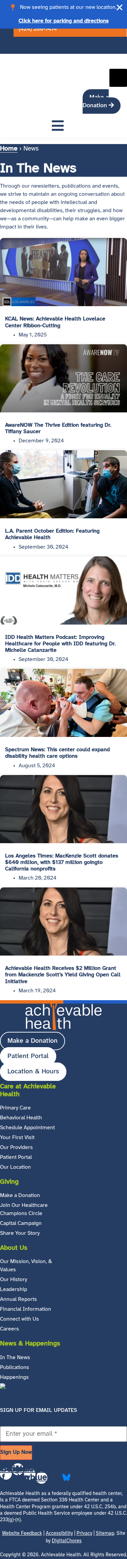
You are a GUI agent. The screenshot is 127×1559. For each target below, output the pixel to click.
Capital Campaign (21, 1223)
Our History (13, 1279)
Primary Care (15, 1108)
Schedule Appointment (27, 1128)
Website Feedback (22, 1533)
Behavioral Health (21, 1118)
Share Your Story (20, 1233)
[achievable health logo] (24, 58)
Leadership (13, 1289)
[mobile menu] (58, 127)
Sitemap (105, 1533)
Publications (14, 1367)
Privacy (84, 1533)
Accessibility (59, 1533)
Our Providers (16, 1147)
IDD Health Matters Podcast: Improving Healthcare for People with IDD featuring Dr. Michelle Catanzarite (60, 643)
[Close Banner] (119, 7)
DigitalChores (67, 1541)
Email (8, 1422)
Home (9, 148)
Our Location (15, 1167)
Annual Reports (18, 1299)
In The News (15, 1357)
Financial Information (25, 1309)
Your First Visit (17, 1137)
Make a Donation (20, 1195)
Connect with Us (19, 1319)
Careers (9, 1329)
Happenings (14, 1377)
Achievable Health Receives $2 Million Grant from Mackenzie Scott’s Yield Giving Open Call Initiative (63, 974)
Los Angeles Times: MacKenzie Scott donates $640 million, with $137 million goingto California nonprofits (61, 862)
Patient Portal (16, 1157)
